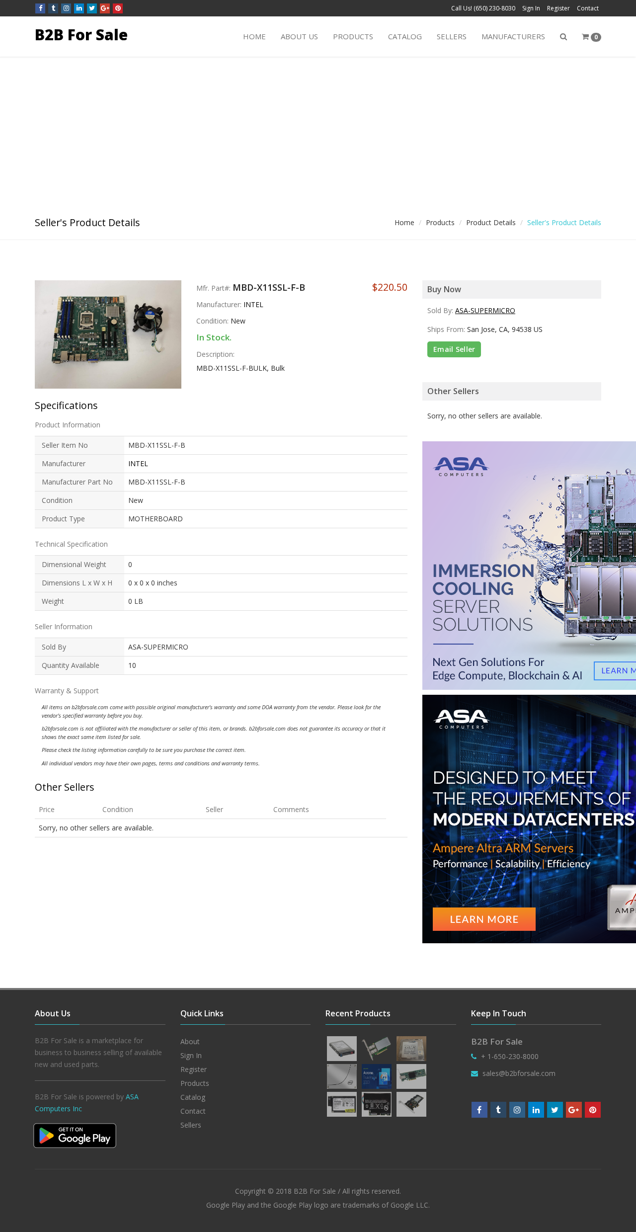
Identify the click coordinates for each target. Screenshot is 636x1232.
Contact (588, 8)
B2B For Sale (81, 34)
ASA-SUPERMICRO (485, 310)
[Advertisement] (318, 131)
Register (558, 8)
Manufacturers (513, 36)
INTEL (253, 304)
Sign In (531, 8)
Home (254, 36)
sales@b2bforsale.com (519, 1073)
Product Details (491, 222)
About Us (299, 36)
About (190, 1041)
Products (353, 36)
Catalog (405, 36)
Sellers (452, 36)
